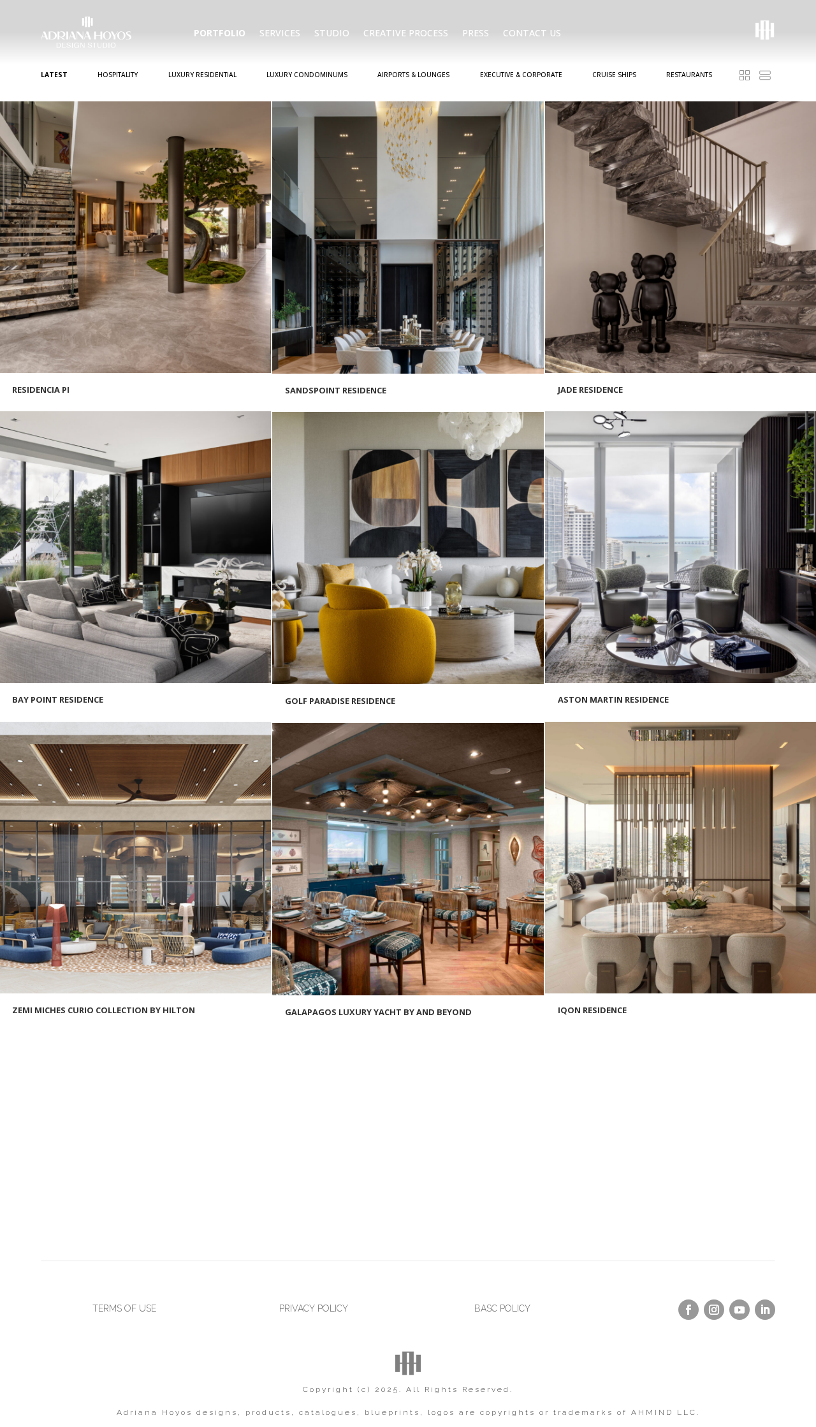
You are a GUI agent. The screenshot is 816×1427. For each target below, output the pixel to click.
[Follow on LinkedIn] (765, 1309)
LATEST (54, 74)
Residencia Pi (40, 389)
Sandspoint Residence (335, 390)
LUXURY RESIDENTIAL (202, 74)
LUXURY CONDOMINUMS (306, 74)
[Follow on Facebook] (688, 1309)
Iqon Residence (592, 1010)
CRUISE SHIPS (614, 74)
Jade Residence (590, 389)
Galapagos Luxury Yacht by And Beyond (378, 1012)
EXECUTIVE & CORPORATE (521, 74)
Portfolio (219, 33)
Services (279, 33)
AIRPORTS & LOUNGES (413, 74)
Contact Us (532, 33)
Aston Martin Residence (613, 699)
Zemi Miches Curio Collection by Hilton (103, 1010)
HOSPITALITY (118, 74)
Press (475, 33)
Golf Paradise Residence (340, 700)
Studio (331, 33)
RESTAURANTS (689, 74)
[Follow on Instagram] (714, 1309)
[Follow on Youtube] (739, 1309)
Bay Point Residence (57, 699)
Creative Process (405, 33)
